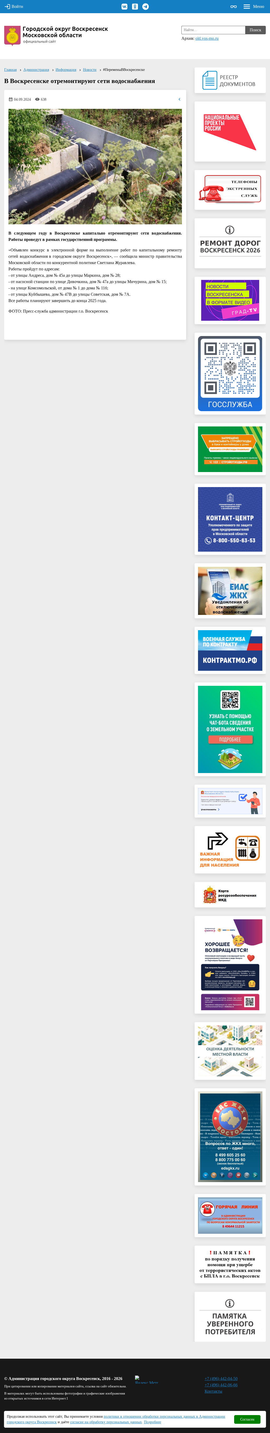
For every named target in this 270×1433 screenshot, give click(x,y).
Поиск (255, 30)
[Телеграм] (145, 6)
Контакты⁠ (213, 1391)
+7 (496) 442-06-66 (221, 1385)
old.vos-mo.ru (207, 38)
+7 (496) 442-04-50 (221, 1378)
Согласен (247, 1419)
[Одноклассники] (135, 6)
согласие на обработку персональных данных (106, 1422)
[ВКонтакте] (124, 6)
